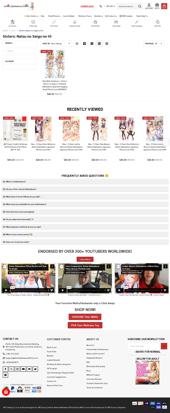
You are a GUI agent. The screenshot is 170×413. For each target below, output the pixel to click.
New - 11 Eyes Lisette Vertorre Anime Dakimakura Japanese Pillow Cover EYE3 (71, 147)
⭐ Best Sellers (30, 16)
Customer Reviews (94, 379)
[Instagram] (17, 369)
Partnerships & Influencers (97, 349)
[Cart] (164, 6)
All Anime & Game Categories (59, 364)
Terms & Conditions (94, 387)
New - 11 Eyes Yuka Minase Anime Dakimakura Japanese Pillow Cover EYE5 (98, 147)
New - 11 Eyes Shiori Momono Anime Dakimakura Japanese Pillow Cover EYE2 (43, 147)
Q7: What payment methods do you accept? (22, 227)
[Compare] (18, 143)
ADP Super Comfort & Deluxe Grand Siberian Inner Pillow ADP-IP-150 (15, 147)
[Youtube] (23, 369)
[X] (11, 369)
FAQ (88, 362)
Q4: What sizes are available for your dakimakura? (24, 204)
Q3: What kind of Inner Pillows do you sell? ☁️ (22, 196)
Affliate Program (93, 375)
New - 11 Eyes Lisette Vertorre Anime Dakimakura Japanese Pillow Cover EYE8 (154, 147)
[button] (12, 23)
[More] (36, 16)
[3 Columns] (92, 43)
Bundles (97, 16)
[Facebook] (5, 369)
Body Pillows (53, 16)
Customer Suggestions (56, 377)
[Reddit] (35, 369)
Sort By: (46, 43)
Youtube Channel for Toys (97, 383)
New (42, 16)
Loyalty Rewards (53, 360)
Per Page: (149, 43)
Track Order (51, 351)
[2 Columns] (84, 43)
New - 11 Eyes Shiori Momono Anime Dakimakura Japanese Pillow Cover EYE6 (127, 147)
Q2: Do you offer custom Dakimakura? (19, 189)
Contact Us (51, 381)
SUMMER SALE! (87, 6)
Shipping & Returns (94, 358)
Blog (88, 370)
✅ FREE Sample (125, 16)
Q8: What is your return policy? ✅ (17, 234)
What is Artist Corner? (95, 353)
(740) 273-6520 (12, 353)
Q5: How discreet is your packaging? (18, 211)
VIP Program (52, 368)
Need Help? (141, 16)
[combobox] (130, 6)
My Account (52, 347)
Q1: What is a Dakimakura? (14, 181)
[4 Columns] (99, 43)
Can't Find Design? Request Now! (60, 372)
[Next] (165, 142)
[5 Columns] (106, 43)
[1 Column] (77, 43)
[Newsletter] (164, 346)
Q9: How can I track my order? (16, 242)
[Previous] (4, 142)
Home (5, 30)
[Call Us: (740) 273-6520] (101, 6)
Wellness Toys (84, 16)
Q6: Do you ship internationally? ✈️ (18, 219)
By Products (110, 16)
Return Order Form (54, 385)
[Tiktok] (5, 375)
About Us (90, 345)
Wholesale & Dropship (95, 366)
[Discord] (29, 369)
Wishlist (50, 355)
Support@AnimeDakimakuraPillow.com (22, 358)
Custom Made (68, 16)
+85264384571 (12, 362)
